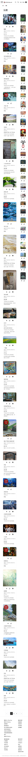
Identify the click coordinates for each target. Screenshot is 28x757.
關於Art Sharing (7, 722)
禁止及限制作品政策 (8, 727)
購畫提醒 (20, 722)
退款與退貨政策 (7, 729)
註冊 (23, 2)
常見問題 (20, 725)
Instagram (20, 742)
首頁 (3, 5)
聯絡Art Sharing (7, 736)
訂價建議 (6, 740)
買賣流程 (20, 723)
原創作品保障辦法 (7, 731)
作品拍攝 (6, 742)
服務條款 (6, 723)
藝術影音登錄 (21, 751)
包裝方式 (6, 744)
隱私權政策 (6, 725)
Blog (19, 744)
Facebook (20, 740)
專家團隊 (20, 727)
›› (21, 713)
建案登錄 (20, 749)
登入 (21, 2)
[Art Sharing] (8, 2)
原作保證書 (6, 746)
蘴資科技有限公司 (23, 755)
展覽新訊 (20, 746)
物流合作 (6, 748)
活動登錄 (20, 748)
